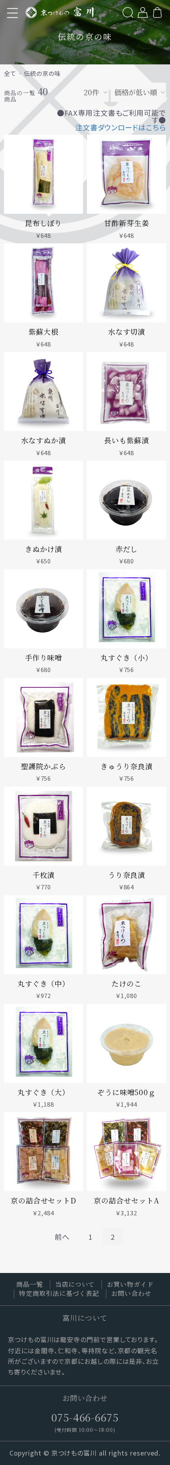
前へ (62, 1237)
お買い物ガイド (130, 1284)
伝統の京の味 (42, 73)
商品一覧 (29, 1284)
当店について (75, 1284)
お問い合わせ (131, 1293)
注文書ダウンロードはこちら (120, 127)
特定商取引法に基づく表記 (59, 1293)
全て (10, 73)
